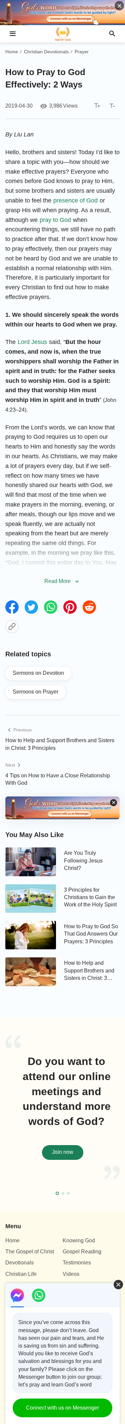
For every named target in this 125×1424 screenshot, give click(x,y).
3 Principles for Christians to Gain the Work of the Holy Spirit (90, 897)
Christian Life (21, 1274)
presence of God (75, 200)
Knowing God (79, 1240)
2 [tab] (63, 1193)
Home (11, 51)
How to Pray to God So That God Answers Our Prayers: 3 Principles (91, 934)
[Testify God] (62, 34)
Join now (62, 1152)
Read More (57, 581)
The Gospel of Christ (29, 1251)
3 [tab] (68, 1193)
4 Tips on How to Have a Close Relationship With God (57, 779)
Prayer (82, 51)
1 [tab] (57, 1193)
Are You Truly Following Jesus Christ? (83, 860)
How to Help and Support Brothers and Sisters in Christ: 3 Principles (59, 744)
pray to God (55, 220)
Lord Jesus (32, 342)
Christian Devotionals (46, 51)
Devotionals (19, 1262)
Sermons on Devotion (38, 673)
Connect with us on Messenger (62, 1408)
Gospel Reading (82, 1251)
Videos (71, 1274)
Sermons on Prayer (35, 692)
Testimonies (77, 1262)
